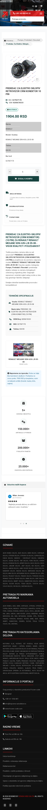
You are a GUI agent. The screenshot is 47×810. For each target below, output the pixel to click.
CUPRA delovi (39, 555)
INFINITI (21, 611)
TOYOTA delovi (38, 583)
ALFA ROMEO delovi (10, 553)
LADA (7, 613)
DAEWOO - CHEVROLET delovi (25, 558)
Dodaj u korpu (25, 179)
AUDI (14, 606)
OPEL (35, 616)
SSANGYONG (13, 621)
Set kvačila (27, 643)
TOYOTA (41, 621)
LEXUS (28, 613)
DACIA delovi (8, 558)
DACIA (10, 608)
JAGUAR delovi (14, 566)
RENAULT (20, 619)
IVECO (32, 611)
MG (12, 616)
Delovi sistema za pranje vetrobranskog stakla (23, 654)
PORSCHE (12, 619)
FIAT (42, 608)
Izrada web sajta (26, 796)
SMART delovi (18, 581)
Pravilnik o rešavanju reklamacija (15, 761)
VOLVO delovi (7, 586)
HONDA (9, 611)
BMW (18, 606)
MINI (16, 616)
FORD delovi (33, 561)
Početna (9, 41)
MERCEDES (6, 616)
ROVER (26, 619)
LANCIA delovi (13, 568)
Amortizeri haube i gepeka (13, 646)
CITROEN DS (40, 606)
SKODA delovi (8, 581)
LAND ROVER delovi (26, 568)
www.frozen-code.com (13, 709)
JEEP (42, 611)
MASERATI (34, 613)
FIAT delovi (24, 561)
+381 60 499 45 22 (23, 13)
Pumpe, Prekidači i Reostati (29, 40)
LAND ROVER (20, 613)
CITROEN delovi (13, 555)
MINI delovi (12, 573)
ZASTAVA (14, 624)
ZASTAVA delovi (26, 586)
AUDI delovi (22, 553)
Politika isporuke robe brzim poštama (17, 786)
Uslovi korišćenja (9, 756)
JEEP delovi (25, 566)
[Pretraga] (40, 19)
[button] (20, 523)
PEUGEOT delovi (14, 576)
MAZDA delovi (21, 571)
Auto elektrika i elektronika (18, 673)
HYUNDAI (15, 611)
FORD (4, 611)
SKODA (41, 619)
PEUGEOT (41, 616)
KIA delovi (35, 566)
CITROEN (32, 606)
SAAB (31, 619)
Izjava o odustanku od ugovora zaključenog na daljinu (23, 781)
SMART (5, 621)
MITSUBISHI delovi (23, 573)
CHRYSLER (24, 606)
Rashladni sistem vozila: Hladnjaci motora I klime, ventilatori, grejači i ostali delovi (23, 663)
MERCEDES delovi (34, 571)
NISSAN (29, 616)
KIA (4, 613)
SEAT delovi (39, 578)
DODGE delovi (14, 561)
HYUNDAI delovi (13, 563)
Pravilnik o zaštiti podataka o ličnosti (16, 771)
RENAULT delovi (8, 578)
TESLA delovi (26, 583)
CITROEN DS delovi (26, 555)
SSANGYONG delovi (31, 581)
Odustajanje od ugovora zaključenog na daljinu (20, 776)
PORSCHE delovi (38, 576)
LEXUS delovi (39, 568)
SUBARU (21, 621)
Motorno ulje (8, 643)
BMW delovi (32, 553)
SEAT (36, 619)
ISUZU (27, 611)
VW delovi (16, 586)
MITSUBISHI (22, 616)
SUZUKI (28, 621)
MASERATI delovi (9, 571)
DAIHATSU (32, 608)
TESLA (35, 621)
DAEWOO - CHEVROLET (20, 608)
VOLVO (5, 624)
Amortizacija (34, 673)
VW (9, 624)
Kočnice (19, 643)
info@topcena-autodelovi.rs (15, 704)
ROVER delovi (20, 578)
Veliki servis (39, 643)
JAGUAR (37, 611)
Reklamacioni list (9, 766)
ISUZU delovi (34, 563)
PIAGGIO (5, 619)
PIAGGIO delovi (26, 576)
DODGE (38, 608)
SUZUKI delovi (14, 583)
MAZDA (41, 613)
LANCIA (13, 613)
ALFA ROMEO (7, 606)
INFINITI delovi (25, 563)
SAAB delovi (30, 578)
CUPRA (5, 608)
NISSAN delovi (35, 573)
